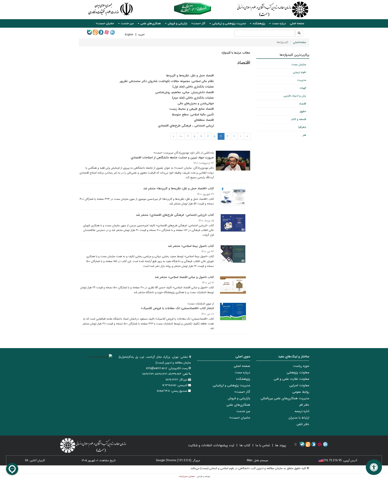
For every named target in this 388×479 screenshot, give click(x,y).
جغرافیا (302, 127)
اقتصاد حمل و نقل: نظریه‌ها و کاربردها (190, 75)
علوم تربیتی (299, 72)
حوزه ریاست (301, 365)
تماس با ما (262, 445)
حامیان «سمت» (105, 23)
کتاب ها (244, 445)
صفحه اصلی (297, 23)
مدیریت (301, 80)
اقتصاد (302, 103)
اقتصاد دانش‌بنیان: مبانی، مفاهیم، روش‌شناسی (184, 92)
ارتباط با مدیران (299, 417)
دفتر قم (304, 404)
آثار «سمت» (198, 23)
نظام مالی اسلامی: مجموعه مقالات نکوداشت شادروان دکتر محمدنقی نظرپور (167, 81)
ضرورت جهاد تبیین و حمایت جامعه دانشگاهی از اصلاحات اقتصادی (172, 157)
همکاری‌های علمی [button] (150, 23)
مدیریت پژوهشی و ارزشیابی (231, 385)
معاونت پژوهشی (298, 372)
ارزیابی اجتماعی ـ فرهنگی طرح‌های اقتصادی (186, 125)
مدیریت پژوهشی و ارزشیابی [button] (228, 23)
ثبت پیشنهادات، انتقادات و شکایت (211, 445)
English (129, 35)
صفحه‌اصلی (299, 42)
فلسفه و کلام (298, 119)
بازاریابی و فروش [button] (177, 23)
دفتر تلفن (303, 424)
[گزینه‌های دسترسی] (374, 467)
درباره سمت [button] (278, 23)
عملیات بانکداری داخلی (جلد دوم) (193, 97)
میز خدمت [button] (127, 23)
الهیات (302, 88)
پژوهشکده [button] (258, 23)
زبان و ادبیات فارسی (295, 96)
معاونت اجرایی (299, 385)
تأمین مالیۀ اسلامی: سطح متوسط (193, 114)
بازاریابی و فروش (239, 398)
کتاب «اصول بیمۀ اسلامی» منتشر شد (191, 246)
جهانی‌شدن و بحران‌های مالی (196, 103)
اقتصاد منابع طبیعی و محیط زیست (191, 108)
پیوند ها (280, 445)
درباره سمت (242, 372)
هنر (304, 135)
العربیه (141, 35)
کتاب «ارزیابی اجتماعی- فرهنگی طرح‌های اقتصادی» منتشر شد (175, 215)
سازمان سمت (298, 64)
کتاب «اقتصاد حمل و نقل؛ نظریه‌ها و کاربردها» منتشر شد (178, 188)
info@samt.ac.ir (156, 368)
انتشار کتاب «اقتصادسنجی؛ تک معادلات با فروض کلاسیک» (177, 308)
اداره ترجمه (302, 411)
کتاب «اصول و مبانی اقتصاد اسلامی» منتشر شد (184, 277)
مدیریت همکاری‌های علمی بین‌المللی (285, 398)
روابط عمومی (300, 391)
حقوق (303, 111)
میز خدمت (243, 411)
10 (180, 136)
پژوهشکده (243, 378)
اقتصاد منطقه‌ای (204, 120)
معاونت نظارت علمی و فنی (291, 378)
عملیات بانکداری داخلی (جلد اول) (193, 86)
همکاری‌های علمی (238, 404)
